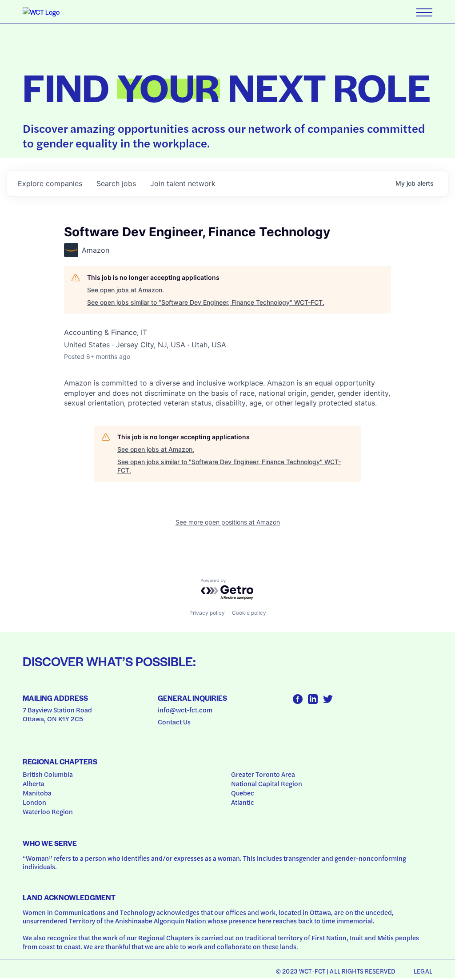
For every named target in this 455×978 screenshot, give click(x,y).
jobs (116, 183)
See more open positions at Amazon (228, 522)
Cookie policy (249, 612)
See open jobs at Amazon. (125, 290)
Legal (423, 970)
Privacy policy (207, 612)
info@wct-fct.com (185, 709)
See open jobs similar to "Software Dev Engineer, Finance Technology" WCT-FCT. (205, 302)
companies (50, 183)
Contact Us (174, 721)
